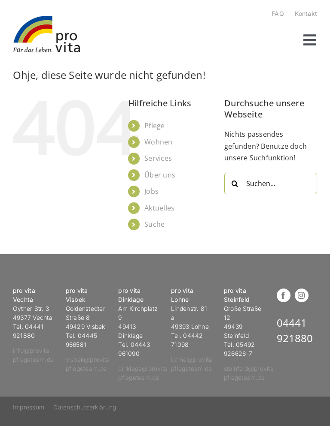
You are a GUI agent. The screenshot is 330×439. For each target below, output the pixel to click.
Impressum (28, 407)
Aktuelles (159, 208)
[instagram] (302, 295)
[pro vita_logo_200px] (46, 19)
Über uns (159, 175)
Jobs (151, 191)
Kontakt (306, 13)
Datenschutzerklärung (84, 407)
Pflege (154, 125)
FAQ (278, 13)
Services (158, 158)
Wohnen (158, 142)
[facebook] (283, 295)
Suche (154, 224)
